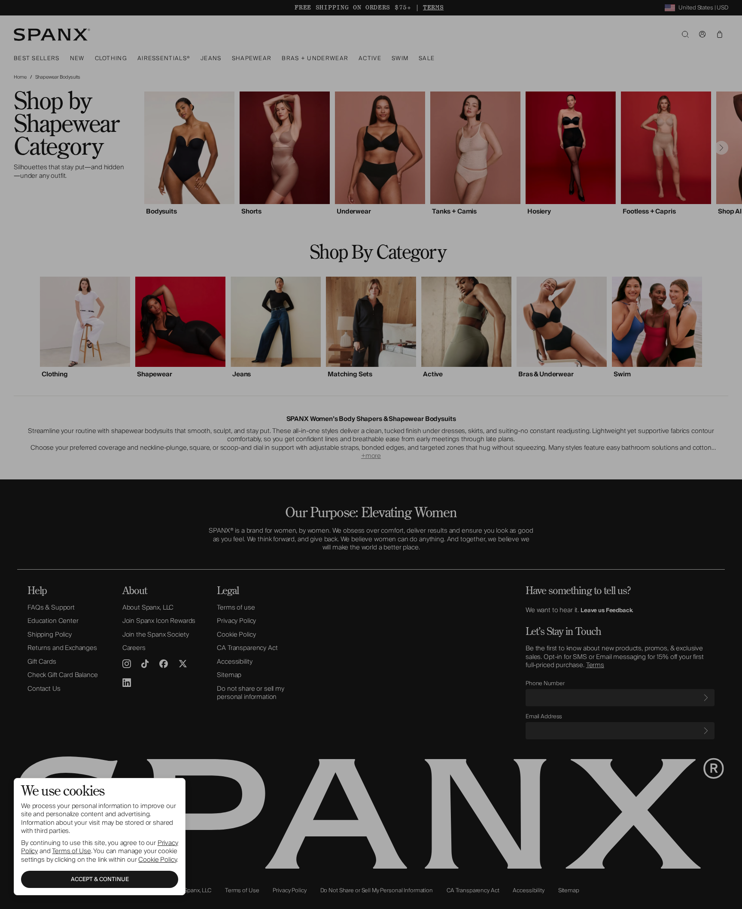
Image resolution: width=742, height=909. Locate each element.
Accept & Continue (100, 879)
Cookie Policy (157, 859)
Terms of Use (71, 851)
